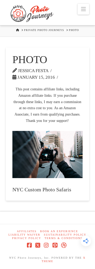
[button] (83, 9)
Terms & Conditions (64, 238)
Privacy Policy (26, 238)
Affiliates (27, 231)
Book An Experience (59, 231)
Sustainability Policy (65, 234)
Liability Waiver (24, 234)
